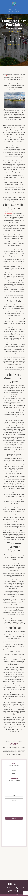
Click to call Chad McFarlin (14, 780)
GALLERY (17, 9)
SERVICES (10, 11)
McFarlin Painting (15, 894)
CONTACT (17, 11)
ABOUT (10, 9)
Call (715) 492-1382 (14, 44)
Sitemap (20, 894)
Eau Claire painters (8, 76)
